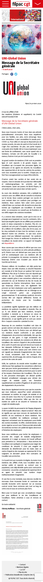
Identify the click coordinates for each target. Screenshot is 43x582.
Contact (23, 564)
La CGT (22, 569)
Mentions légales (23, 567)
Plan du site (23, 572)
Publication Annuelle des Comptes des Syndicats (22, 575)
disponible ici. (9, 243)
